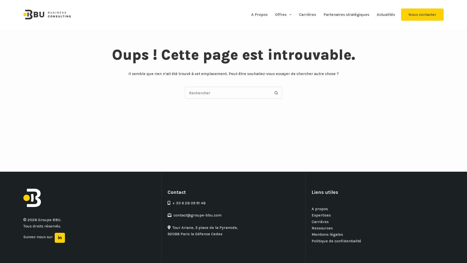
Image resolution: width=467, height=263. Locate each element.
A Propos (259, 14)
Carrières (307, 14)
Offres (281, 14)
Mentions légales (327, 234)
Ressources (322, 228)
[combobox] (227, 93)
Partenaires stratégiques (346, 14)
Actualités (386, 14)
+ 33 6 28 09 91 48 (189, 203)
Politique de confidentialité (336, 241)
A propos (320, 209)
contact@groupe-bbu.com (197, 215)
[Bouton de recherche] (276, 92)
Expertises (321, 215)
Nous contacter (422, 14)
